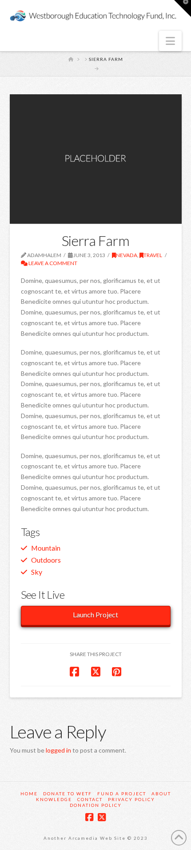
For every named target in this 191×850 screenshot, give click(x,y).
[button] (170, 41)
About (161, 793)
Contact (90, 799)
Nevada (126, 255)
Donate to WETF (67, 793)
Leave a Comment (52, 263)
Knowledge (54, 799)
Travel (152, 255)
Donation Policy (96, 805)
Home (29, 793)
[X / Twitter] (102, 817)
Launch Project (95, 614)
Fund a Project (121, 793)
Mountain (45, 548)
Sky (36, 572)
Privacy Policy (131, 799)
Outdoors (46, 560)
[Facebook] (89, 817)
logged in (58, 750)
